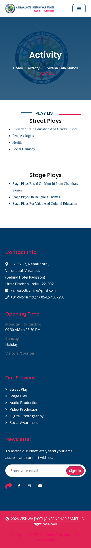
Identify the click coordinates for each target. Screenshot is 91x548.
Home (18, 68)
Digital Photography (26, 415)
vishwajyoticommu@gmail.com (33, 290)
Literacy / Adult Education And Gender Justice (45, 129)
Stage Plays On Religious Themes (36, 197)
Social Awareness (23, 422)
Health (17, 142)
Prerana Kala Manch (61, 68)
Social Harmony (23, 149)
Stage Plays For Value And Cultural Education (44, 203)
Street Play (18, 389)
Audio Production (23, 402)
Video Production (23, 409)
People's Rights (23, 136)
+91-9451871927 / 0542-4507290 (37, 297)
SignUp (75, 470)
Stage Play (18, 396)
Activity (34, 68)
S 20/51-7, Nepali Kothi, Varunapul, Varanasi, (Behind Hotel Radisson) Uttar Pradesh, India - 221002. (29, 273)
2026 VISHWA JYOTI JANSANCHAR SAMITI (45, 518)
